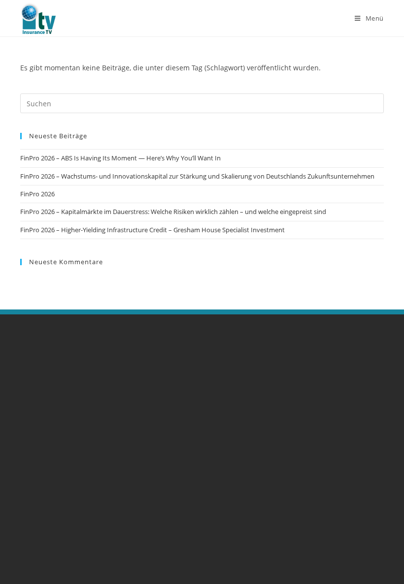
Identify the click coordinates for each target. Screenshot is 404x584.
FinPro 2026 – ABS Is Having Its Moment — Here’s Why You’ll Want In (120, 158)
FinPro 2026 (37, 193)
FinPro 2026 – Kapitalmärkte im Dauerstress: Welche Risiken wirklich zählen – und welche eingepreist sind (173, 211)
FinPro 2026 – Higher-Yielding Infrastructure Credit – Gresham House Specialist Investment (152, 229)
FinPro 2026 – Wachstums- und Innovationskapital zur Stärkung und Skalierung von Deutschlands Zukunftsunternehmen (197, 176)
